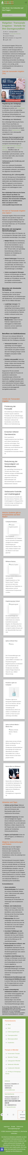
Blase (9, 1024)
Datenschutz (20, 1126)
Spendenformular (11, 1107)
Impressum (7, 1126)
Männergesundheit (13, 1039)
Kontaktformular (10, 1090)
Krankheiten (11, 1042)
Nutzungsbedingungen (14, 1128)
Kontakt (13, 1126)
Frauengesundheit (12, 1035)
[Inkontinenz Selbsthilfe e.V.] (7, 2)
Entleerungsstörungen (13, 1031)
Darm (9, 1028)
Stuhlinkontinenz (16, 130)
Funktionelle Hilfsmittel (15, 33)
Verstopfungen (21, 108)
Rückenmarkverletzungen (9, 145)
